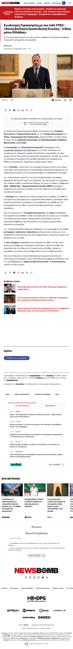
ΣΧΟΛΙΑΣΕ (58, 100)
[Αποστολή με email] (31, 110)
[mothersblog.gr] (29, 617)
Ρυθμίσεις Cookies (57, 588)
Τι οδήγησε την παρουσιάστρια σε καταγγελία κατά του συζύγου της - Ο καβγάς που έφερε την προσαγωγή (11, 505)
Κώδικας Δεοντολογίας (43, 588)
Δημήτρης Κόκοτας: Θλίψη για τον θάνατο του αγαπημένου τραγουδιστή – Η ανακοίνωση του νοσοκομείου (36, 435)
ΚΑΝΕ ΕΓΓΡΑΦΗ (34, 555)
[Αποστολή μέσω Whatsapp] (18, 110)
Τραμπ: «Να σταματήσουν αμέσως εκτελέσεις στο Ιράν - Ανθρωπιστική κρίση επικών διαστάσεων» (35, 416)
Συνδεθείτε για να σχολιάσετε (17, 358)
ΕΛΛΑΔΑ (39, 3)
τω (24, 150)
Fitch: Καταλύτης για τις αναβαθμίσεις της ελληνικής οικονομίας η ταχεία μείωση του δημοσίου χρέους (36, 455)
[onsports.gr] (29, 610)
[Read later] (70, 100)
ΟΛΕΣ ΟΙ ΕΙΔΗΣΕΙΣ (29, 3)
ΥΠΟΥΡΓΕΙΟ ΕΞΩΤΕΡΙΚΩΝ (42, 394)
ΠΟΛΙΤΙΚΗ (47, 3)
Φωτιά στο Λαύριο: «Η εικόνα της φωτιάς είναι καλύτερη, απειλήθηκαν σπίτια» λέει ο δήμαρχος (35, 425)
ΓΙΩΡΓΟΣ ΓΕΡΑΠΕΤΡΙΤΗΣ (22, 394)
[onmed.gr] (44, 617)
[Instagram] (34, 577)
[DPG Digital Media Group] (36, 599)
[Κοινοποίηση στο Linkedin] (23, 110)
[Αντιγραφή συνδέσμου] (65, 100)
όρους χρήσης (43, 543)
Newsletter (20, 384)
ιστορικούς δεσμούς (13, 150)
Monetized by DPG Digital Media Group (43, 625)
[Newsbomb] (36, 571)
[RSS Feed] (47, 577)
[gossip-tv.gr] (13, 610)
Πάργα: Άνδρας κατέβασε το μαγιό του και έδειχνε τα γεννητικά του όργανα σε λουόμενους (34, 445)
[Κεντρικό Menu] (70, 3)
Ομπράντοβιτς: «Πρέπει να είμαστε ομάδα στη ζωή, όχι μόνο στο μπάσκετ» (34, 502)
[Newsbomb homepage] (10, 3)
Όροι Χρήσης (14, 588)
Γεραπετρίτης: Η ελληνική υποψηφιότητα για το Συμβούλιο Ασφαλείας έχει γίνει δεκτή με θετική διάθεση (43, 309)
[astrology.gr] (59, 610)
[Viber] (30, 577)
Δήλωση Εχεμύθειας (27, 588)
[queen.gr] (44, 610)
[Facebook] (26, 577)
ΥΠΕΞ (57, 394)
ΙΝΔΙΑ (7, 394)
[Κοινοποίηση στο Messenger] (14, 110)
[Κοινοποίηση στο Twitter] (10, 110)
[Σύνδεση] (64, 3)
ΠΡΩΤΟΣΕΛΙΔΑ (56, 3)
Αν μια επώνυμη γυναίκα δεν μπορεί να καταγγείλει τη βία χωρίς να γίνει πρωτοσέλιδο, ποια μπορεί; (56, 505)
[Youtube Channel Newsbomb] (43, 577)
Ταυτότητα (4, 588)
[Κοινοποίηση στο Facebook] (6, 110)
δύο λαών (31, 150)
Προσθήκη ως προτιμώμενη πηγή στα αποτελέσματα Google (38, 123)
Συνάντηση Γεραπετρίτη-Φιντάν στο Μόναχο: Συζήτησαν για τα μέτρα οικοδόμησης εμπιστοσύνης (42, 298)
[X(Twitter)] (38, 577)
